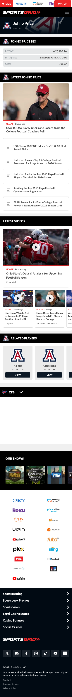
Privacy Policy (9, 688)
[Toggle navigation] (67, 12)
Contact (7, 680)
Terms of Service (11, 684)
